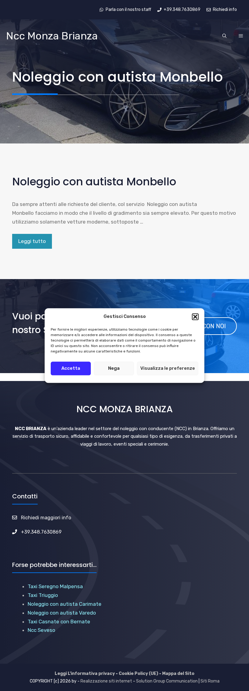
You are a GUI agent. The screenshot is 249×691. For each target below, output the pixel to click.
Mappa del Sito (178, 673)
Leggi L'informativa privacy (85, 673)
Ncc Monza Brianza (52, 36)
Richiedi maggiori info (46, 518)
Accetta (70, 368)
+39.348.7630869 (41, 532)
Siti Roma (210, 681)
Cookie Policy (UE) (138, 673)
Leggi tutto (32, 241)
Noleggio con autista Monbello (94, 181)
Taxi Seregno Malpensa (55, 586)
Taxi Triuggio (43, 595)
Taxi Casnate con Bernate (59, 622)
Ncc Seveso (41, 630)
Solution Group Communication (167, 681)
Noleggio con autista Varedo (62, 613)
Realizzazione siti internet (106, 681)
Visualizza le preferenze (167, 368)
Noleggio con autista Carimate (64, 604)
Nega (114, 368)
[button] (195, 317)
